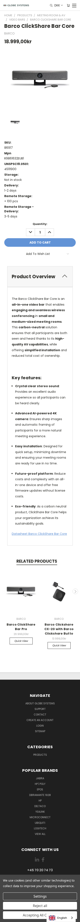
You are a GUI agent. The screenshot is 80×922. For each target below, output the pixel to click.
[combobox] (61, 918)
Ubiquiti (40, 823)
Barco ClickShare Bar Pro (21, 626)
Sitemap (40, 731)
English (62, 918)
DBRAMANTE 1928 (40, 795)
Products (40, 755)
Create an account (40, 720)
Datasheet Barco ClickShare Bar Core (39, 534)
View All (40, 834)
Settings (40, 896)
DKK (57, 5)
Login (40, 725)
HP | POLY (40, 784)
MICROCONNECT (40, 817)
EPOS (40, 789)
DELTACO (40, 806)
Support (40, 709)
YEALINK (40, 811)
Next (75, 591)
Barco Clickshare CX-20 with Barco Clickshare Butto (59, 629)
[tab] (40, 276)
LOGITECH (40, 828)
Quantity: (40, 224)
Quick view (21, 641)
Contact (40, 714)
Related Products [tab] (36, 561)
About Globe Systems (40, 703)
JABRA (40, 778)
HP (40, 800)
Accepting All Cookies (40, 915)
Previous (5, 591)
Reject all (40, 905)
